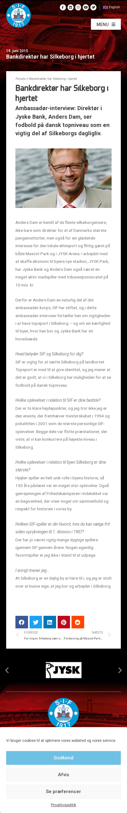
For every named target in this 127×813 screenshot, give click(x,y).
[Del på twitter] (36, 622)
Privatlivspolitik (63, 805)
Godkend (63, 758)
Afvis (63, 774)
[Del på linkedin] (49, 622)
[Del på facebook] (21, 622)
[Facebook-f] (63, 7)
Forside (20, 79)
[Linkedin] (71, 7)
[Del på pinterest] (64, 622)
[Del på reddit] (78, 622)
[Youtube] (86, 7)
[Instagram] (78, 7)
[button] (106, 24)
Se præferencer (63, 791)
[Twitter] (93, 7)
